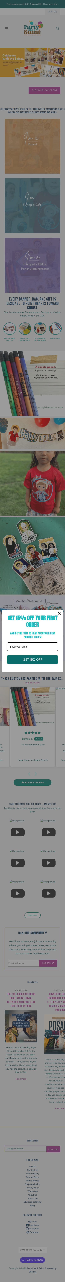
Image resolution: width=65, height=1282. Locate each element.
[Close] (59, 613)
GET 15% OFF (32, 659)
